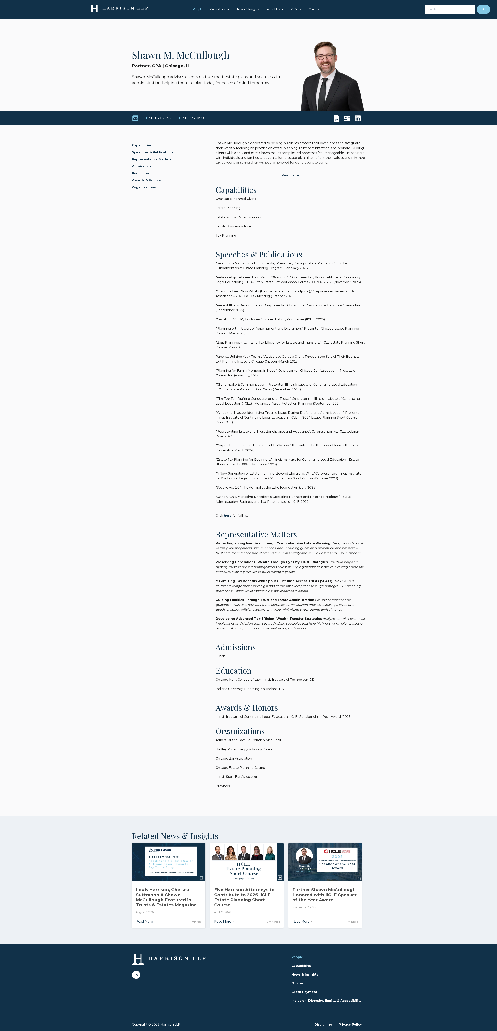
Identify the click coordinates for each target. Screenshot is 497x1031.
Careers (314, 9)
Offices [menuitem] (297, 983)
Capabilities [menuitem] (301, 966)
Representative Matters (151, 159)
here (228, 515)
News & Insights (248, 9)
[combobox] (450, 9)
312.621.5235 (158, 118)
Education (140, 173)
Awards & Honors (146, 180)
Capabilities (217, 9)
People (197, 9)
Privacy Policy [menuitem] (350, 1024)
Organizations (144, 187)
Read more (290, 175)
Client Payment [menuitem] (304, 992)
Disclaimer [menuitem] (323, 1024)
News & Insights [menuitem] (304, 974)
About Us (273, 9)
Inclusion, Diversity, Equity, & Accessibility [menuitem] (326, 1001)
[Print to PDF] (337, 118)
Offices (296, 9)
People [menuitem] (297, 957)
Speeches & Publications (152, 152)
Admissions (141, 166)
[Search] (483, 9)
